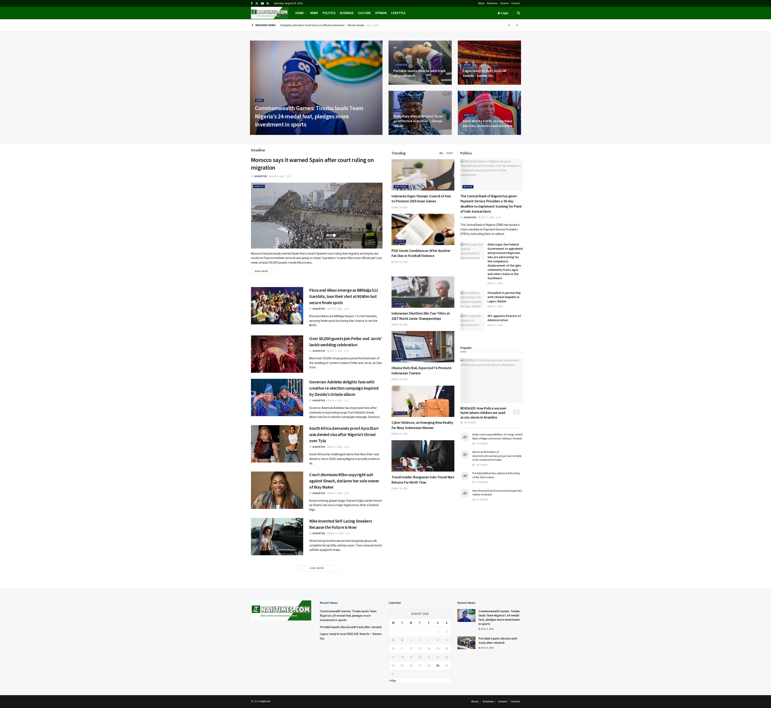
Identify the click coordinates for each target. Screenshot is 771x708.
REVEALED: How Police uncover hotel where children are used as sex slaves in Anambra (483, 413)
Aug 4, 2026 (281, 133)
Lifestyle (398, 13)
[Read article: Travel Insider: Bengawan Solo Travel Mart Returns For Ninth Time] (423, 456)
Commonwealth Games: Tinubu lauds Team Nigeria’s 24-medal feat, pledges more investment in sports (309, 116)
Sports (400, 241)
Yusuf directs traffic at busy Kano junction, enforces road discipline (319, 25)
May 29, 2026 (400, 207)
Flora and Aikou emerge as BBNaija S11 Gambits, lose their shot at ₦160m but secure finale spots (343, 296)
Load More (317, 568)
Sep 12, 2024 (487, 217)
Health (468, 115)
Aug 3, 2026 (335, 309)
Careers (504, 3)
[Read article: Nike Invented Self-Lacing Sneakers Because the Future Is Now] (277, 536)
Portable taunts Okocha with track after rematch (351, 627)
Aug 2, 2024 (495, 283)
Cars (259, 100)
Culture (364, 13)
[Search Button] (518, 13)
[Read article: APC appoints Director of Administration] (472, 322)
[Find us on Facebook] (252, 3)
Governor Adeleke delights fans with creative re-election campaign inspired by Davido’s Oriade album (343, 388)
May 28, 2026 (400, 379)
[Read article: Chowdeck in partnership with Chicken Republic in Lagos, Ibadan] (472, 299)
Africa (468, 186)
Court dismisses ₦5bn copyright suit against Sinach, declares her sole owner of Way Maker (344, 481)
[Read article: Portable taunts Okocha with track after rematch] (466, 642)
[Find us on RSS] (268, 3)
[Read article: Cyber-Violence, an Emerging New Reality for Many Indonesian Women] (423, 401)
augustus (264, 133)
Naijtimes (265, 701)
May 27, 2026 (400, 434)
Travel (399, 358)
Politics (329, 13)
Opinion (381, 13)
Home (299, 13)
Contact (515, 3)
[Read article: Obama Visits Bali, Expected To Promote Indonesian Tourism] (423, 346)
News (314, 13)
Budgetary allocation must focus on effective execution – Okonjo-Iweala (418, 121)
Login (504, 13)
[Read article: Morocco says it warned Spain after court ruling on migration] (316, 216)
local (399, 110)
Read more (263, 270)
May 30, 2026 (400, 324)
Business (347, 13)
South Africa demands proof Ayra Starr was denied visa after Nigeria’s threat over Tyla (344, 434)
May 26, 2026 (400, 488)
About (481, 3)
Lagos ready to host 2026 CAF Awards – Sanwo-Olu (485, 73)
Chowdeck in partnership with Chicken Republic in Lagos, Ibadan (504, 297)
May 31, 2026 (336, 533)
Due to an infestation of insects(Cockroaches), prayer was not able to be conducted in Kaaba (497, 455)
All (441, 153)
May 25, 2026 (400, 262)
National (401, 186)
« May (392, 680)
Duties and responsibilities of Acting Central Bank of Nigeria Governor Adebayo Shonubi (497, 436)
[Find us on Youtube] (262, 3)
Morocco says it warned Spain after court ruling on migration (312, 163)
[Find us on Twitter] (256, 3)
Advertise (492, 3)
